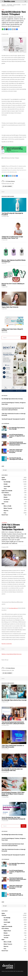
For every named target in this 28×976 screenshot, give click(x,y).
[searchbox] (11, 337)
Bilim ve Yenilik (7, 506)
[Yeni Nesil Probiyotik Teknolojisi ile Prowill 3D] (14, 205)
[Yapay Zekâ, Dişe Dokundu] (14, 299)
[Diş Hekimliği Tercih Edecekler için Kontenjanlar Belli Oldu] (14, 760)
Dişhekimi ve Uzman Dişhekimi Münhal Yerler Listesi (11, 654)
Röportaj (6, 510)
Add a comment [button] (8, 186)
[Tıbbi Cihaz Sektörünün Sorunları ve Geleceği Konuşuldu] (4, 451)
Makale (5, 497)
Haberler (4, 479)
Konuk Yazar (5, 514)
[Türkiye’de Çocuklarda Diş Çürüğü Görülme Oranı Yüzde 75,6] (14, 228)
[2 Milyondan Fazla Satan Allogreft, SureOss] (14, 320)
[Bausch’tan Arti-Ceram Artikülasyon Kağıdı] (14, 275)
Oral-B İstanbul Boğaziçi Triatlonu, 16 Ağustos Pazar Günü (17, 436)
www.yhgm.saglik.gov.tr (13, 608)
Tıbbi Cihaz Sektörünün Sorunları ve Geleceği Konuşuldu (16, 451)
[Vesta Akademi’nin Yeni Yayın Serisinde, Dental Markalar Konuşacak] (14, 809)
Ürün (3, 9)
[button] (2, 1)
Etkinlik (5, 484)
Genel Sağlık (7, 486)
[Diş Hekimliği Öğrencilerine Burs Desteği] (4, 428)
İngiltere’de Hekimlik (7, 490)
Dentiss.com (9, 1)
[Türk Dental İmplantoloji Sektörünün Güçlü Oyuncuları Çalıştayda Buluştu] (4, 443)
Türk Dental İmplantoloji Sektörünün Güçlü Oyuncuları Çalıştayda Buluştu (17, 443)
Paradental (6, 499)
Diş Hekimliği (7, 481)
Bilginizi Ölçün (7, 495)
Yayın (5, 488)
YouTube (6, 501)
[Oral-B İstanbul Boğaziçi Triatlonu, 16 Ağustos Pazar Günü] (4, 436)
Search (23, 337)
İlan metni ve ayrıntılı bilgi (7, 643)
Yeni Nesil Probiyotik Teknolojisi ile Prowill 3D (13, 419)
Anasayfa (3, 4)
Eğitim (3, 477)
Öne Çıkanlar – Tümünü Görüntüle (13, 4)
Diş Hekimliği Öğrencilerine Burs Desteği (12, 398)
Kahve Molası (5, 492)
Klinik (3, 503)
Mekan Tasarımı (8, 508)
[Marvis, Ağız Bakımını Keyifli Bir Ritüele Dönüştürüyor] (14, 252)
